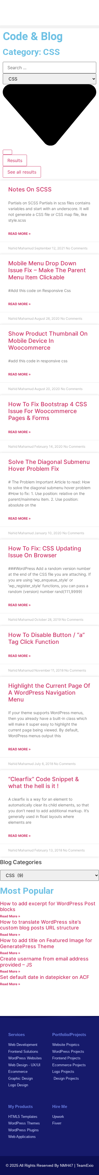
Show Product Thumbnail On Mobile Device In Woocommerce (48, 340)
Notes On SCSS (30, 189)
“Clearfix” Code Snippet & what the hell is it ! (43, 782)
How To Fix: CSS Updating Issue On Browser (44, 552)
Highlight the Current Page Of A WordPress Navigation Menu (49, 692)
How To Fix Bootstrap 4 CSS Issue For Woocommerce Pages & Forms (47, 411)
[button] (49, 26)
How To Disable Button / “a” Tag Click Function (46, 638)
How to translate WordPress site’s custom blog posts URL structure (40, 925)
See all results (21, 172)
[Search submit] (7, 152)
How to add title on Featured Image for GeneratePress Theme (46, 943)
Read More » (19, 234)
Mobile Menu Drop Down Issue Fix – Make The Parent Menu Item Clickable (47, 270)
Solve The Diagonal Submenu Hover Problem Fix (49, 465)
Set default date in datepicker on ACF (44, 977)
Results (14, 160)
